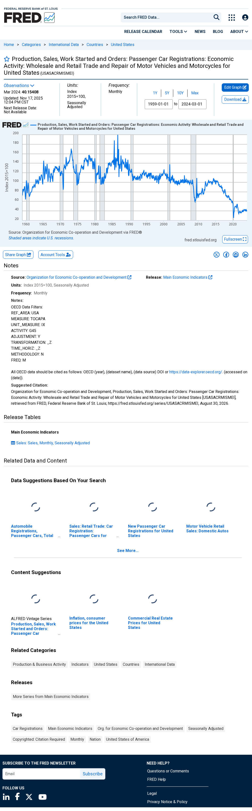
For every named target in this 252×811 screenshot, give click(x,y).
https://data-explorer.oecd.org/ (195, 372)
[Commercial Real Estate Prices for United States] (152, 599)
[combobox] (166, 17)
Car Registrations (28, 728)
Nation (95, 739)
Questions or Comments (168, 771)
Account (53, 254)
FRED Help (156, 779)
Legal (152, 793)
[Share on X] (217, 255)
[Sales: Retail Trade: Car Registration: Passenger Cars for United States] (94, 507)
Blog (218, 31)
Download (233, 99)
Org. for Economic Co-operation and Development (140, 728)
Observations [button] (17, 85)
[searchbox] (167, 17)
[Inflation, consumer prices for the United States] (94, 599)
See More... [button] (128, 550)
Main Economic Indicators (185, 277)
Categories (31, 44)
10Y (180, 93)
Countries (95, 44)
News (200, 31)
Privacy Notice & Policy (167, 801)
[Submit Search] (216, 17)
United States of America (127, 739)
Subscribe (93, 773)
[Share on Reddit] (236, 255)
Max (195, 93)
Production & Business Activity (39, 664)
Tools (177, 31)
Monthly (77, 739)
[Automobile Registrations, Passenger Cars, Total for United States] (35, 507)
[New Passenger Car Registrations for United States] (152, 507)
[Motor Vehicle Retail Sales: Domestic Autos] (211, 507)
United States (122, 44)
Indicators (80, 664)
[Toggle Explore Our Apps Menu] (232, 17)
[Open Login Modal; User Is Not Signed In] (245, 17)
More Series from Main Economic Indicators (51, 696)
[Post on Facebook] (226, 255)
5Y (167, 93)
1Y (155, 93)
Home (9, 44)
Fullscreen (233, 239)
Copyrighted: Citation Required (39, 739)
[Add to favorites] (7, 59)
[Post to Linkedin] (245, 255)
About (237, 31)
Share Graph (16, 254)
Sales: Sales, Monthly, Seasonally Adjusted (53, 443)
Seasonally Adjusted (205, 728)
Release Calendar (143, 31)
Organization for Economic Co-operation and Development (77, 277)
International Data (64, 44)
